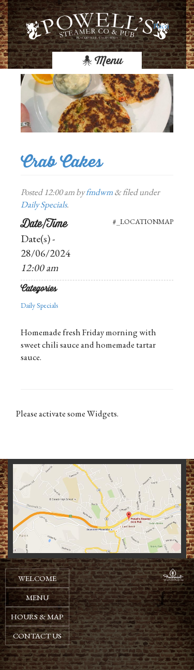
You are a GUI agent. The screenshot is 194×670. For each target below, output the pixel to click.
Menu (107, 60)
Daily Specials (44, 204)
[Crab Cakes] (97, 102)
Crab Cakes (61, 161)
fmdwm (99, 192)
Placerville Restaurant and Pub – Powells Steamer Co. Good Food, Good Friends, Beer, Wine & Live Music (161, 26)
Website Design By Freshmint (173, 576)
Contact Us (37, 636)
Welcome (37, 578)
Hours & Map (37, 616)
